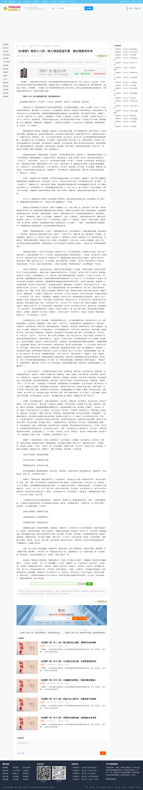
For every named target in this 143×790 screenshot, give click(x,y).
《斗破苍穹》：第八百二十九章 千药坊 (125, 52)
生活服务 (5, 65)
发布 (102, 753)
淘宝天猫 (5, 86)
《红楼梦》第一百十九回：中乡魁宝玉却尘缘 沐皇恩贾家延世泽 (68, 661)
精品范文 (35, 1)
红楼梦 (23, 46)
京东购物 (5, 89)
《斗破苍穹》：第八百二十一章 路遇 (125, 85)
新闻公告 (11, 1)
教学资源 (44, 1)
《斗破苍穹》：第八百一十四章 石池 (125, 115)
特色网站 (5, 96)
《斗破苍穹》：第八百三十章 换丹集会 (125, 49)
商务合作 (5, 48)
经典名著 (27, 1)
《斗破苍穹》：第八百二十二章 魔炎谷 (125, 82)
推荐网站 (5, 44)
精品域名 (5, 93)
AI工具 (5, 79)
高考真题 (5, 779)
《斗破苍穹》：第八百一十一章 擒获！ (125, 126)
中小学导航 (6, 62)
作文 (19, 1)
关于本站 (71, 1)
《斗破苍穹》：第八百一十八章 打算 (125, 98)
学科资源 (5, 51)
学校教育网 (10, 787)
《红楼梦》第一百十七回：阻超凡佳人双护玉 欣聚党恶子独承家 (68, 699)
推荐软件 (5, 82)
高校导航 (5, 58)
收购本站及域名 (111, 779)
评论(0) (40, 56)
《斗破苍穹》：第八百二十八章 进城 (125, 55)
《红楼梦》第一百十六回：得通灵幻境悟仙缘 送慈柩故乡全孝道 (68, 718)
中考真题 (15, 779)
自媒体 (5, 75)
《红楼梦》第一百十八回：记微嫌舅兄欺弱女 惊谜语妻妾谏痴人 (68, 680)
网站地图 (62, 1)
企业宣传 (53, 1)
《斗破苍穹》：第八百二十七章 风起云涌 (85, 776)
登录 (19, 753)
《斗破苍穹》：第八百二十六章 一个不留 (85, 779)
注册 (139, 1)
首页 (5, 1)
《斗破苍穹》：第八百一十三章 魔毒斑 (125, 118)
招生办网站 (6, 55)
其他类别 (5, 72)
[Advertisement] (71, 27)
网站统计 (52, 787)
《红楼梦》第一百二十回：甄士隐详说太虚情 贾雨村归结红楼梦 (68, 642)
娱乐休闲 (5, 69)
